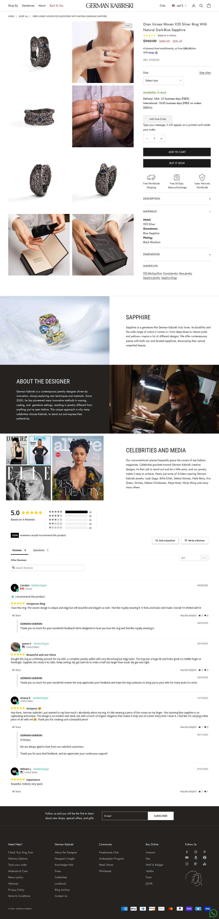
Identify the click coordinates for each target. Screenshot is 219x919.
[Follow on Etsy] (204, 857)
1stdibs (149, 871)
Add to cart (177, 152)
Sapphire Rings (169, 278)
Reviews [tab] (17, 550)
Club (162, 6)
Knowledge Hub (64, 865)
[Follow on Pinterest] (204, 852)
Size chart (205, 73)
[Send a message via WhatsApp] (213, 913)
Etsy (148, 859)
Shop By (13, 6)
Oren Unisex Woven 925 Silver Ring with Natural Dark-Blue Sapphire (70, 16)
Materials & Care (18, 871)
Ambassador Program (111, 859)
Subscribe (161, 816)
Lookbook (60, 884)
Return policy (15, 877)
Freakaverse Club (109, 852)
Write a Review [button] (196, 540)
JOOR (149, 884)
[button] (201, 615)
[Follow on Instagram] (195, 852)
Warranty (13, 884)
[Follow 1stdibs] (187, 863)
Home (11, 16)
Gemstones (28, 6)
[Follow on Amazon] (195, 857)
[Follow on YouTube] (187, 857)
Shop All (23, 16)
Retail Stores (106, 865)
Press (58, 871)
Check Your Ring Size (20, 852)
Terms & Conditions (19, 896)
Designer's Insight (65, 859)
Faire (148, 877)
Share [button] (18, 615)
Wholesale (105, 871)
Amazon (150, 852)
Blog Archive (62, 890)
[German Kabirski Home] (198, 878)
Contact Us (61, 896)
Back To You (56, 6)
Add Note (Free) (158, 119)
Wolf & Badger (154, 865)
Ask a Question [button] (167, 540)
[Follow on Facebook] (187, 852)
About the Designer (66, 852)
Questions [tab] (38, 550)
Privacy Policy (16, 890)
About (42, 6)
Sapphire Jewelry (151, 278)
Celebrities (61, 877)
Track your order (17, 865)
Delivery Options (17, 859)
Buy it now (177, 163)
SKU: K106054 (151, 60)
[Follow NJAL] (195, 864)
